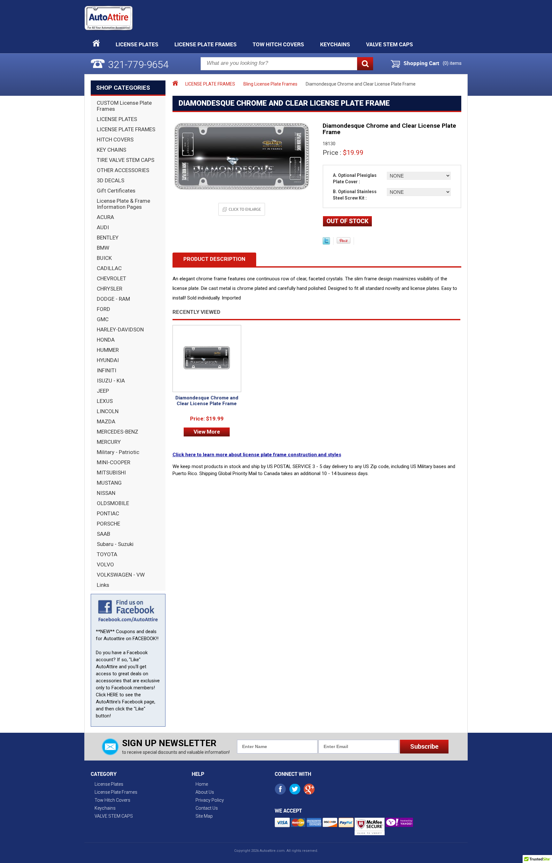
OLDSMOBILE (113, 503)
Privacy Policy (209, 800)
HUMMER (108, 350)
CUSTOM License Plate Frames (124, 106)
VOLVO (105, 564)
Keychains (335, 44)
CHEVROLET (111, 278)
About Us (204, 792)
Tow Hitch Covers (278, 44)
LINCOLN (108, 411)
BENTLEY (108, 237)
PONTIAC (108, 513)
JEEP (103, 391)
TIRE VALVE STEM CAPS (125, 160)
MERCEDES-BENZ (117, 431)
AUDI (103, 227)
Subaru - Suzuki (115, 544)
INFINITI (106, 370)
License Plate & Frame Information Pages (123, 204)
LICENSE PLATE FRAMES (126, 129)
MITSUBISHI (111, 472)
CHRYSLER (109, 288)
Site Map (204, 816)
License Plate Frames (205, 44)
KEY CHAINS (111, 150)
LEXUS (105, 401)
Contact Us (206, 808)
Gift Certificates (116, 190)
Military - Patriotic (118, 452)
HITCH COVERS (115, 139)
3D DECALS (110, 180)
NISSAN (106, 493)
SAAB (103, 534)
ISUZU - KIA (111, 380)
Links (103, 585)
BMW (103, 248)
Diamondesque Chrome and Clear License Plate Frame (206, 400)
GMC (103, 319)
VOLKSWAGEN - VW (121, 575)
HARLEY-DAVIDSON (120, 329)
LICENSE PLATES (117, 119)
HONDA (106, 340)
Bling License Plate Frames (270, 84)
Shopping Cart (421, 63)
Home (201, 784)
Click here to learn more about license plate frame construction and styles (256, 455)
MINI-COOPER (113, 462)
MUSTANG (109, 483)
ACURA (105, 217)
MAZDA (106, 421)
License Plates (137, 44)
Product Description (214, 259)
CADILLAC (109, 268)
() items (452, 63)
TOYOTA (107, 554)
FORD (103, 309)
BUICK (104, 258)
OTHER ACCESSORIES (123, 170)
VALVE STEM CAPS (389, 44)
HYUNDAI (108, 360)
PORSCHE (108, 523)
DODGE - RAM (113, 299)
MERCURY (109, 442)
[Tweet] (326, 243)
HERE (112, 695)
